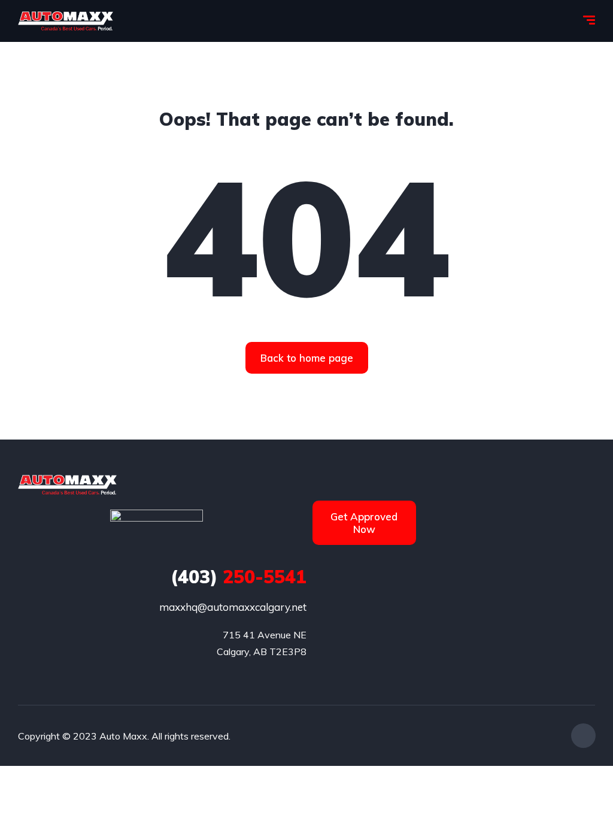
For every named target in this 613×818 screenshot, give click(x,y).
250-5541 (238, 576)
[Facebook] (583, 735)
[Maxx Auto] (65, 21)
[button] (306, 358)
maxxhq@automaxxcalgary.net (232, 607)
